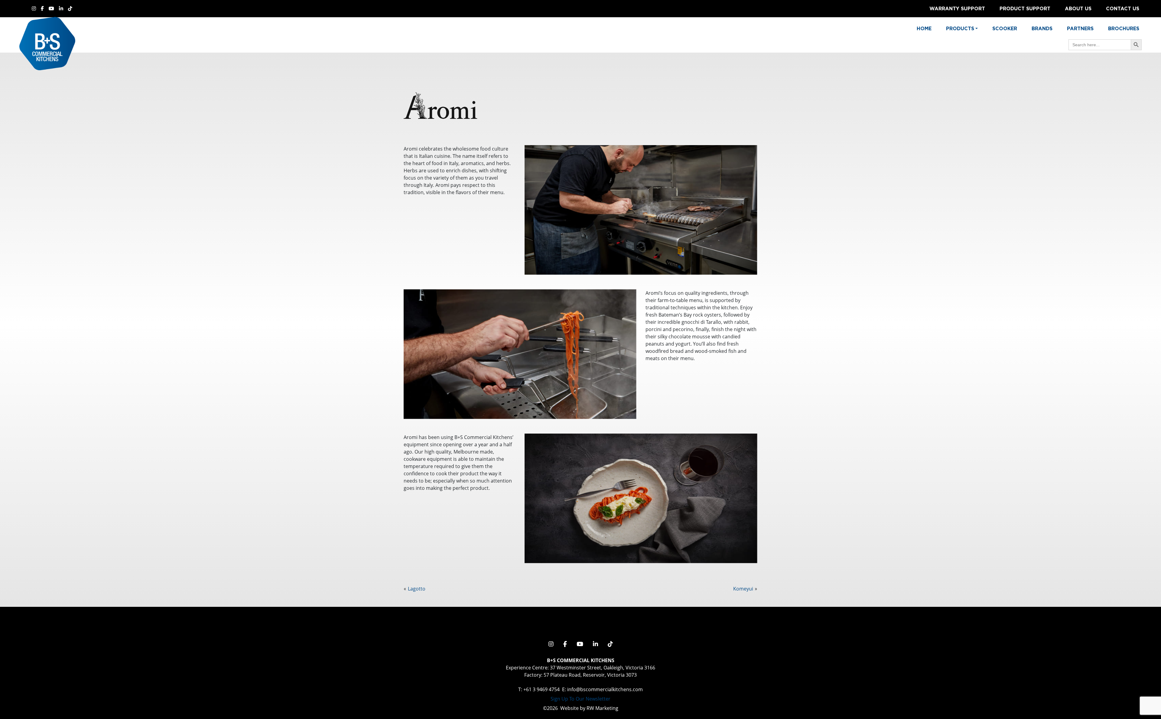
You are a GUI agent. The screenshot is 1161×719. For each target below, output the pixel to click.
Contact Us (1122, 8)
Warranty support (957, 8)
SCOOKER (1004, 28)
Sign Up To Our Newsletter (580, 698)
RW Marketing (602, 708)
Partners (1080, 28)
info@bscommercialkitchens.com (605, 689)
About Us (1078, 8)
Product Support (1025, 8)
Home (924, 28)
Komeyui (743, 588)
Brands (1042, 28)
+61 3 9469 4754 (541, 689)
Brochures (1123, 28)
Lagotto (416, 588)
